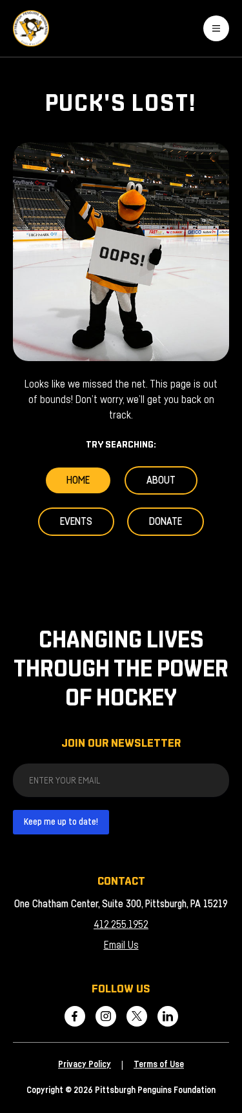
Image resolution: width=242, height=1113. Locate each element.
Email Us (121, 945)
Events (76, 522)
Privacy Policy (84, 1064)
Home (78, 480)
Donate (165, 522)
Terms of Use (159, 1064)
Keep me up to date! (61, 822)
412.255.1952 (121, 925)
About (161, 480)
